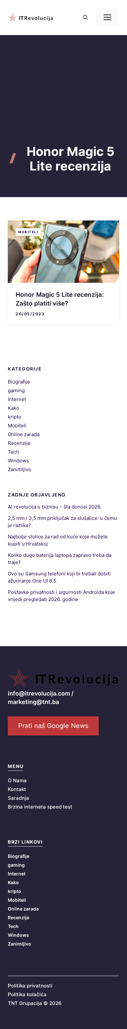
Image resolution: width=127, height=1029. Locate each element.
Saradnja (18, 798)
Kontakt (17, 789)
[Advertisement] (63, 101)
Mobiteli (28, 232)
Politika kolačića (27, 994)
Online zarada (23, 434)
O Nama (17, 780)
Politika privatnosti (30, 986)
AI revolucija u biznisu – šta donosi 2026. (54, 507)
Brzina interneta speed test (40, 807)
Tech (13, 452)
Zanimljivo (19, 469)
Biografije (19, 382)
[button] (85, 17)
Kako (13, 408)
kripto (14, 417)
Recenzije (19, 443)
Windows (18, 461)
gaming (16, 390)
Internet (17, 399)
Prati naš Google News (53, 726)
